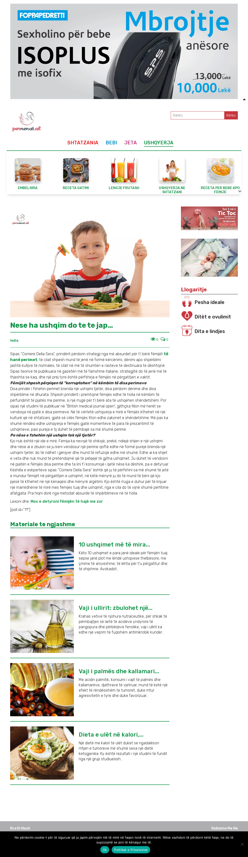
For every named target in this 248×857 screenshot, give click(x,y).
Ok (105, 850)
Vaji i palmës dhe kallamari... (119, 671)
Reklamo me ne (224, 828)
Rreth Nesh (20, 828)
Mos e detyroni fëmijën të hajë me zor (67, 501)
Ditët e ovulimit (212, 317)
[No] (242, 844)
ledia (14, 341)
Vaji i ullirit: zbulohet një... (116, 608)
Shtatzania (82, 143)
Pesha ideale (209, 302)
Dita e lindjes (209, 331)
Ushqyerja (158, 143)
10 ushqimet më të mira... (114, 544)
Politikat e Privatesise (131, 850)
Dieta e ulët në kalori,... (111, 734)
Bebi (111, 143)
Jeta (130, 143)
